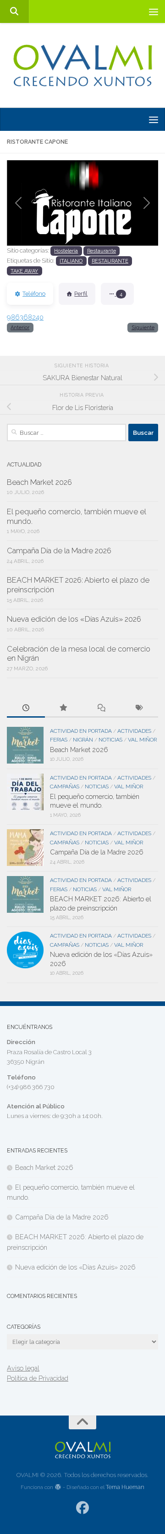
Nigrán (83, 739)
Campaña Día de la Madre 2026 (59, 550)
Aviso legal (23, 1368)
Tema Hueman (125, 1486)
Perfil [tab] (81, 293)
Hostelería (66, 251)
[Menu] (153, 11)
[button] (18, 203)
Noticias (110, 739)
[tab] (117, 294)
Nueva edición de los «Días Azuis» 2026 (74, 619)
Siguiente (143, 328)
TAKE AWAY (24, 271)
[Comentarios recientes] (101, 708)
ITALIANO (71, 261)
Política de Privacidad (37, 1378)
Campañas (64, 786)
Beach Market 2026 (39, 482)
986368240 (25, 317)
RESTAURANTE (110, 261)
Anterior (20, 328)
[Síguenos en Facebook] (83, 1507)
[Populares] (64, 708)
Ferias (58, 739)
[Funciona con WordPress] (58, 1487)
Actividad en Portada (81, 731)
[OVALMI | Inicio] (82, 65)
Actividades (134, 731)
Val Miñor (142, 739)
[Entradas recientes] (26, 708)
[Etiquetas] (140, 708)
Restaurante (101, 251)
